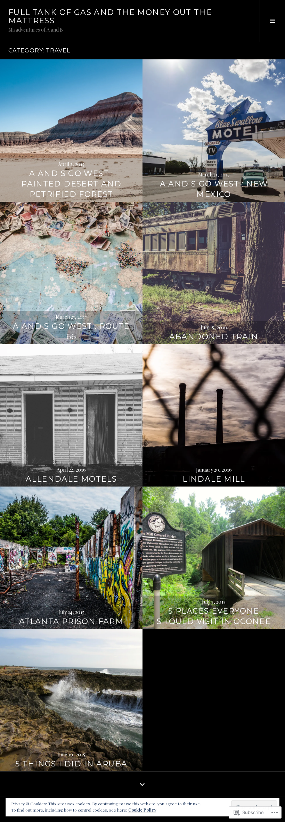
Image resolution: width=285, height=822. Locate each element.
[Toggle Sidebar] (272, 21)
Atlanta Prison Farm (71, 621)
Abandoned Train (214, 336)
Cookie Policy (142, 810)
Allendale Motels (71, 479)
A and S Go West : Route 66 (71, 331)
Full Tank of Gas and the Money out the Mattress (110, 16)
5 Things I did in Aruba (71, 764)
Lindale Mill (213, 479)
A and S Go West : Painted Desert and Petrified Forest (71, 184)
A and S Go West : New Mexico (214, 189)
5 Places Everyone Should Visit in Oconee (214, 616)
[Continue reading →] (71, 130)
